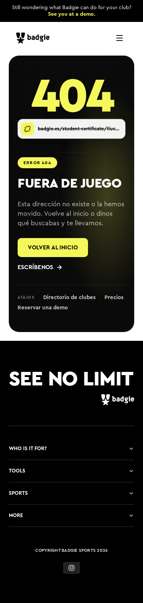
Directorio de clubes (69, 297)
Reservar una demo (43, 307)
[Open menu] (119, 38)
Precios (114, 297)
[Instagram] (71, 568)
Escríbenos (35, 267)
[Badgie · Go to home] (34, 38)
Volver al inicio (53, 247)
